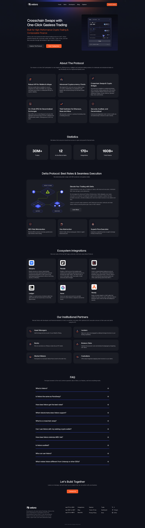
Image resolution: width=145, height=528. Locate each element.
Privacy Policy (92, 512)
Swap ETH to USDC (69, 507)
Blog (79, 510)
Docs (102, 512)
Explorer (91, 507)
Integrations (81, 507)
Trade (102, 507)
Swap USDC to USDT (69, 510)
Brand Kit (80, 512)
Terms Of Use (92, 510)
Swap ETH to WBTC (69, 512)
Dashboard (104, 510)
